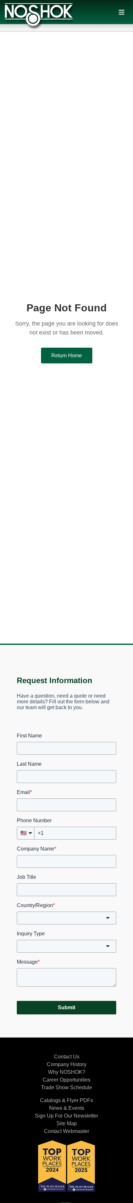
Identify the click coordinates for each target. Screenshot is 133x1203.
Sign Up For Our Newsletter (66, 1115)
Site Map (66, 1123)
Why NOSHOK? (66, 1072)
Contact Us (66, 1056)
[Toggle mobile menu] (121, 12)
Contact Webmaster (66, 1131)
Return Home (66, 355)
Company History (67, 1064)
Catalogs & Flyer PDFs (66, 1100)
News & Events (66, 1108)
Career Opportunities (66, 1080)
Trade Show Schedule (66, 1087)
